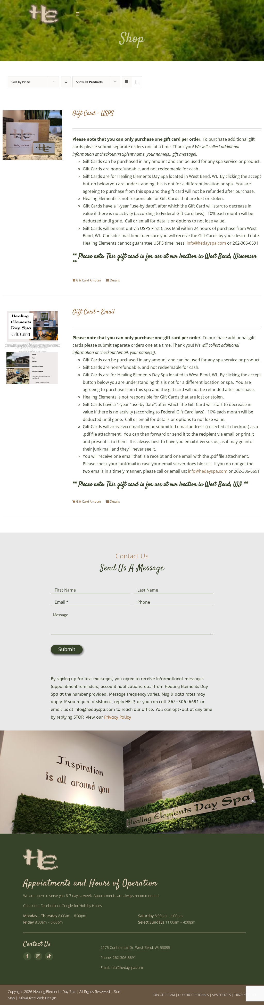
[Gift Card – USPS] (32, 135)
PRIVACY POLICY (245, 995)
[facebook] (27, 956)
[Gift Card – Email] (32, 347)
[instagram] (38, 956)
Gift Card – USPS (93, 113)
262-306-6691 (124, 957)
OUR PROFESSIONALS (193, 995)
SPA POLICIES (221, 995)
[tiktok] (49, 956)
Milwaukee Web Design (37, 997)
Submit (66, 649)
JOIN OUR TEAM (164, 995)
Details (115, 280)
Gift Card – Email (93, 312)
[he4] (43, 4)
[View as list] (137, 82)
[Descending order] (66, 82)
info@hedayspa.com (206, 243)
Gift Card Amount (88, 280)
